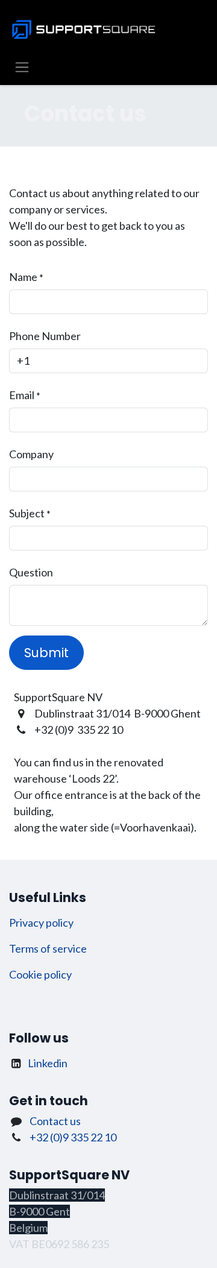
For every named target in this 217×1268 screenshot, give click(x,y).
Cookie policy (40, 974)
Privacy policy (41, 922)
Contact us (55, 1121)
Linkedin (48, 1063)
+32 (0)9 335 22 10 (73, 1137)
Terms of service (48, 948)
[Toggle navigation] (22, 66)
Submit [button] (46, 652)
